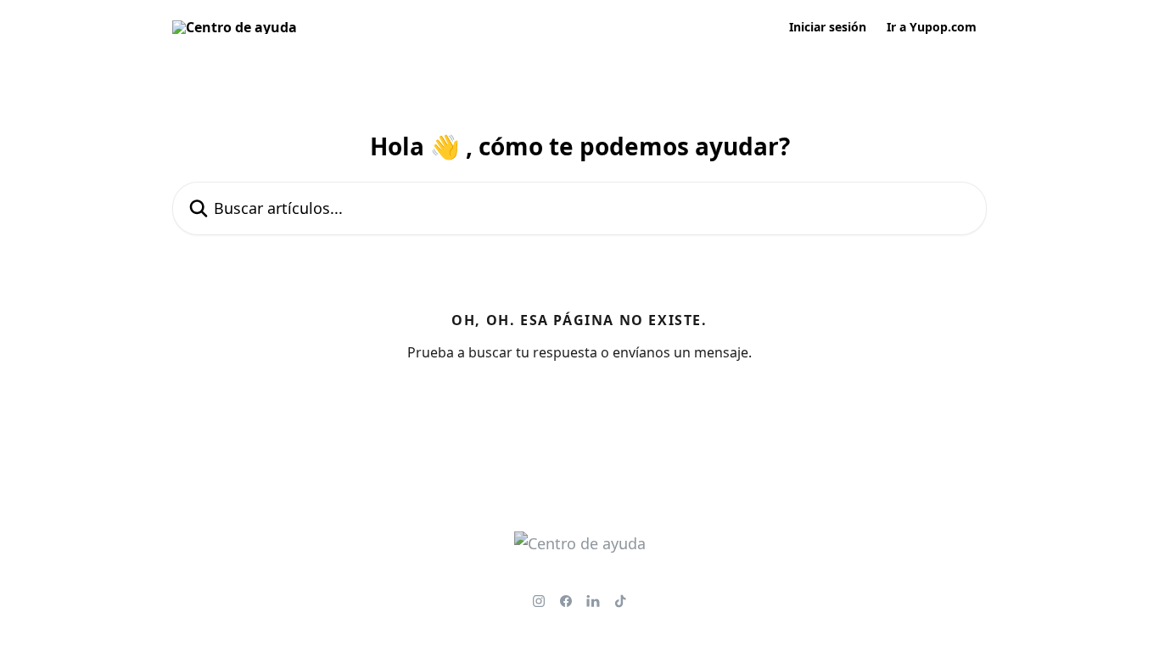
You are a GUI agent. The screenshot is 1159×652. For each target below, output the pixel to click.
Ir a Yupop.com (932, 27)
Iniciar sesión (827, 27)
